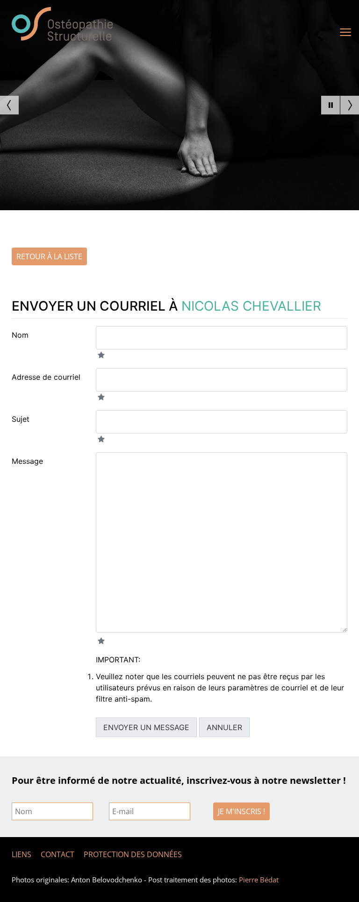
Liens (21, 854)
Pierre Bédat (259, 879)
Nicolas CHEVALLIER (251, 306)
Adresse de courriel (46, 377)
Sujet (20, 419)
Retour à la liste (49, 256)
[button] (330, 105)
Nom (20, 335)
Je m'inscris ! (241, 811)
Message (27, 461)
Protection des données (133, 854)
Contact (57, 854)
